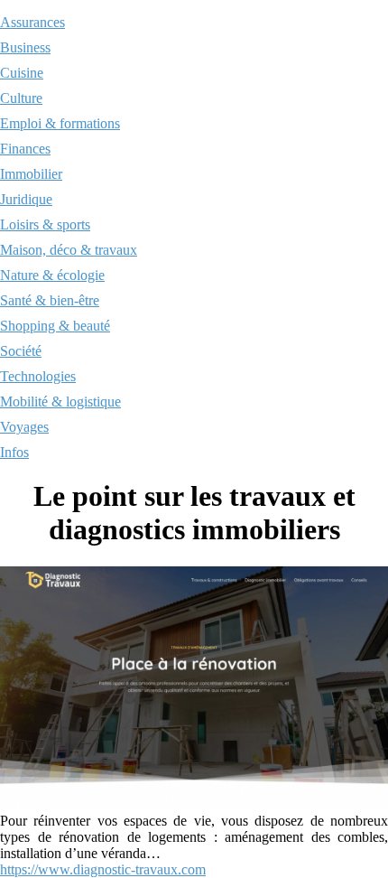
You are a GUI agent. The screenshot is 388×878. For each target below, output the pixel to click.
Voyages (24, 426)
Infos (14, 452)
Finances (25, 148)
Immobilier (31, 174)
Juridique (26, 199)
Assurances (32, 22)
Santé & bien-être (49, 300)
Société (21, 351)
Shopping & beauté (55, 325)
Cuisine (21, 72)
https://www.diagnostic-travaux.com (103, 869)
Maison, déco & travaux (68, 249)
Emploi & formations (60, 123)
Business (25, 47)
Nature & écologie (52, 275)
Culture (21, 98)
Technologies (38, 376)
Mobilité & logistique (60, 401)
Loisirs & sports (45, 224)
